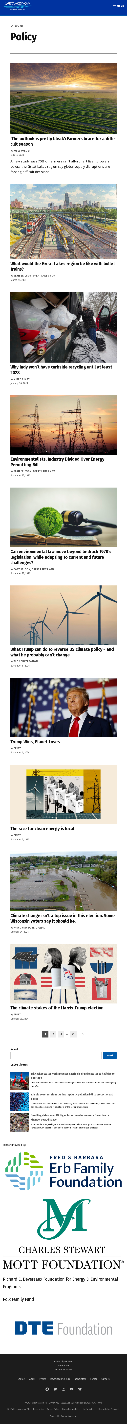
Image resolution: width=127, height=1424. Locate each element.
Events (42, 1378)
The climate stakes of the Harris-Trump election (57, 1008)
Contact (21, 1378)
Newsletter (80, 1378)
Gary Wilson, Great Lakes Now (34, 569)
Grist (17, 748)
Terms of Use (38, 1409)
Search (14, 1049)
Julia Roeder (22, 150)
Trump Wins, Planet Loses (35, 741)
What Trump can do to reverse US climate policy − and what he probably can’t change (62, 652)
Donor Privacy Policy (71, 1409)
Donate (93, 1378)
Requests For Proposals (109, 1409)
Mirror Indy (22, 379)
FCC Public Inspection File (18, 1409)
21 (73, 1034)
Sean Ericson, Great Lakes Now (35, 275)
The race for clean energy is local (42, 828)
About (32, 1378)
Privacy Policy (53, 1409)
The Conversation (26, 661)
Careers (105, 1378)
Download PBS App (60, 1378)
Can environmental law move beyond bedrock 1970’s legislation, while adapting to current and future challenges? (60, 557)
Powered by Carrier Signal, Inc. (63, 1416)
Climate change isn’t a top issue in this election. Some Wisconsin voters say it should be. (62, 918)
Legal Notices (90, 1409)
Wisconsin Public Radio (30, 927)
